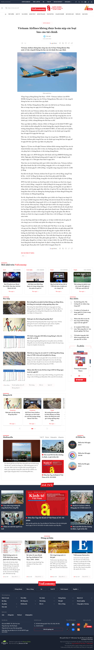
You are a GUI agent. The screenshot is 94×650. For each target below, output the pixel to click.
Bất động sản (70, 14)
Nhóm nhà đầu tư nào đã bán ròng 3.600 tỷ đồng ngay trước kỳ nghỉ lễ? (45, 371)
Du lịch (4, 269)
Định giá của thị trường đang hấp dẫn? (40, 319)
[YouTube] (85, 2)
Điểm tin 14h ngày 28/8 (84, 444)
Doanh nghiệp (60, 14)
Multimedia (8, 437)
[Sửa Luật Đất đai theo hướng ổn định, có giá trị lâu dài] (82, 518)
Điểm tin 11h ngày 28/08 (84, 454)
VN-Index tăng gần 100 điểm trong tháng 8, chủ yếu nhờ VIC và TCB (44, 337)
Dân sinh (85, 14)
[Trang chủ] (5, 14)
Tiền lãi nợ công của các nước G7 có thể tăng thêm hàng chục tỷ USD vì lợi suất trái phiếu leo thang (45, 354)
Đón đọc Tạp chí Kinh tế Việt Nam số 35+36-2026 (52, 476)
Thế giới (77, 14)
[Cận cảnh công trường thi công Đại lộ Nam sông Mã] (12, 497)
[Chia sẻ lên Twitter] (63, 43)
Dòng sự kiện (47, 538)
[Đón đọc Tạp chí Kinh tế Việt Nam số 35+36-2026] (47, 503)
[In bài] (22, 43)
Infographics (53, 437)
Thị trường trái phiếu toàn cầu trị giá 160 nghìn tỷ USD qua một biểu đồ (82, 286)
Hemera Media (27, 641)
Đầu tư (18, 14)
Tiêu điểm (11, 14)
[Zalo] (82, 2)
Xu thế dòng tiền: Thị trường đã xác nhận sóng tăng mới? (81, 304)
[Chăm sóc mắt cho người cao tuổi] (12, 518)
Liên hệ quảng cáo (48, 629)
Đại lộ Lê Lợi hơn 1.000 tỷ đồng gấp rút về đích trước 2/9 (81, 507)
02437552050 (39, 626)
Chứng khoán (26, 1)
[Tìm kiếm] (6, 8)
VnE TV (49, 1)
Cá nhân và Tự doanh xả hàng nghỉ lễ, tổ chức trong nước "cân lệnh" (82, 312)
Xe (43, 1)
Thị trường (50, 14)
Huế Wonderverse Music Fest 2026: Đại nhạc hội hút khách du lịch (11, 286)
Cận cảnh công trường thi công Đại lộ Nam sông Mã (10, 507)
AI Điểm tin (80, 437)
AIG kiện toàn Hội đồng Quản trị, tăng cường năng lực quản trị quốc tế (35, 286)
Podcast (47, 437)
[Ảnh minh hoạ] (47, 53)
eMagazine (61, 437)
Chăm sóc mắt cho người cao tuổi (11, 528)
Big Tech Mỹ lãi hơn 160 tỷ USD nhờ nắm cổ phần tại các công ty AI (59, 286)
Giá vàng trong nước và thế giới (58, 556)
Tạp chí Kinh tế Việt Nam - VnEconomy (82, 643)
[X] (79, 2)
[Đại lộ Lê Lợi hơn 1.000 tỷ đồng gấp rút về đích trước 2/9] (82, 497)
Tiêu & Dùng (36, 1)
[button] (32, 428)
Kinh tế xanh (41, 14)
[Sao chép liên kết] (69, 43)
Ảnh (3, 615)
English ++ (68, 1)
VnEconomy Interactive (82, 555)
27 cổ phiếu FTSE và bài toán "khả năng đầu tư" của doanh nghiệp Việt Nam (82, 329)
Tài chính (24, 14)
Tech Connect (58, 1)
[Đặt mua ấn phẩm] (88, 7)
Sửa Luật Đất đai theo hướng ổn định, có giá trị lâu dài (52, 456)
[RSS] (78, 629)
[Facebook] (76, 2)
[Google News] (91, 2)
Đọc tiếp (6, 299)
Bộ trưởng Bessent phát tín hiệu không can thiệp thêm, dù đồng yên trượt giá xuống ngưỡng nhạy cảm (45, 303)
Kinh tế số (32, 14)
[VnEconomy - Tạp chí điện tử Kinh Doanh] (47, 583)
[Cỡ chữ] (25, 43)
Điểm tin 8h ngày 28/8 (84, 465)
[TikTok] (88, 2)
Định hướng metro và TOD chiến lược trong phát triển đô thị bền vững (11, 557)
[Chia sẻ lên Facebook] (60, 43)
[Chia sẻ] (72, 43)
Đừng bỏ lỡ (7, 395)
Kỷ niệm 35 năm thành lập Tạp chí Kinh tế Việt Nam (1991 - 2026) (34, 557)
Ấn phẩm (80, 346)
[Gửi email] (66, 43)
